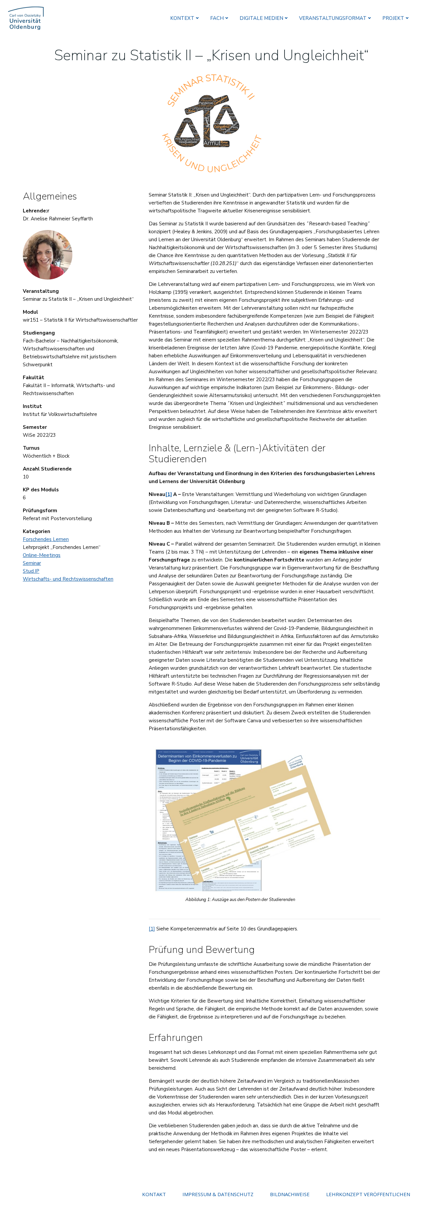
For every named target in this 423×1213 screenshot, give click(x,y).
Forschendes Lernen (46, 539)
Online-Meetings (41, 555)
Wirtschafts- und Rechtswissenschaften (68, 579)
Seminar (32, 563)
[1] (152, 928)
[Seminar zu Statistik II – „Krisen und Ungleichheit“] (211, 122)
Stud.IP (31, 571)
